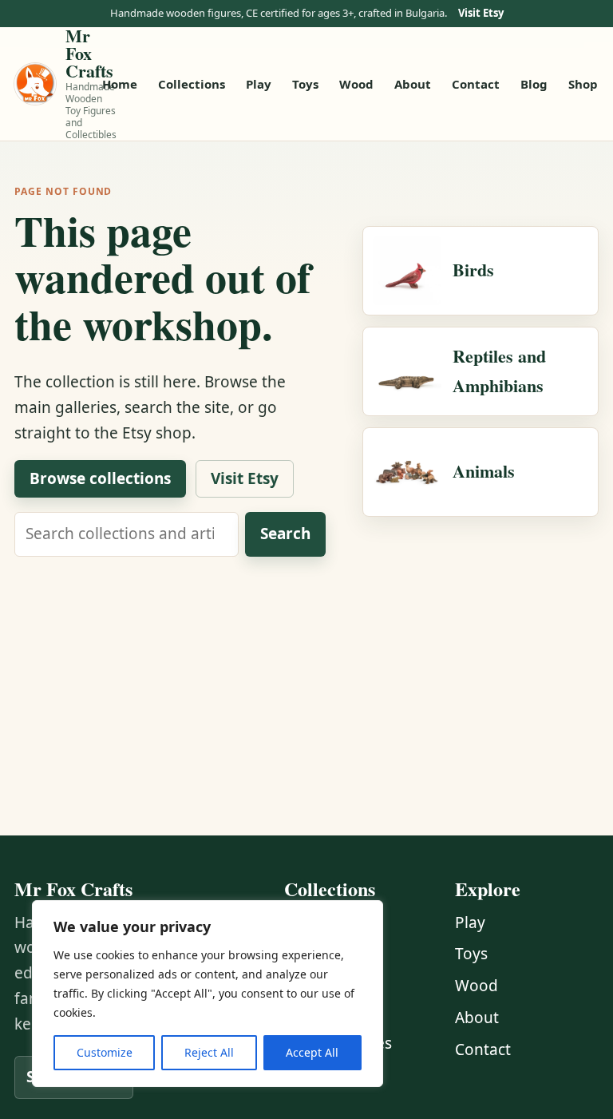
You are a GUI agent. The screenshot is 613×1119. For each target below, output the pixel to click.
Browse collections (100, 478)
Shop (583, 84)
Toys (305, 84)
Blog (534, 84)
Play (258, 84)
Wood (356, 84)
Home (119, 84)
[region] (207, 993)
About (412, 84)
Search (285, 533)
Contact (476, 84)
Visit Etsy (481, 13)
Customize (104, 1052)
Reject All (209, 1052)
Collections (191, 84)
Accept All (312, 1052)
